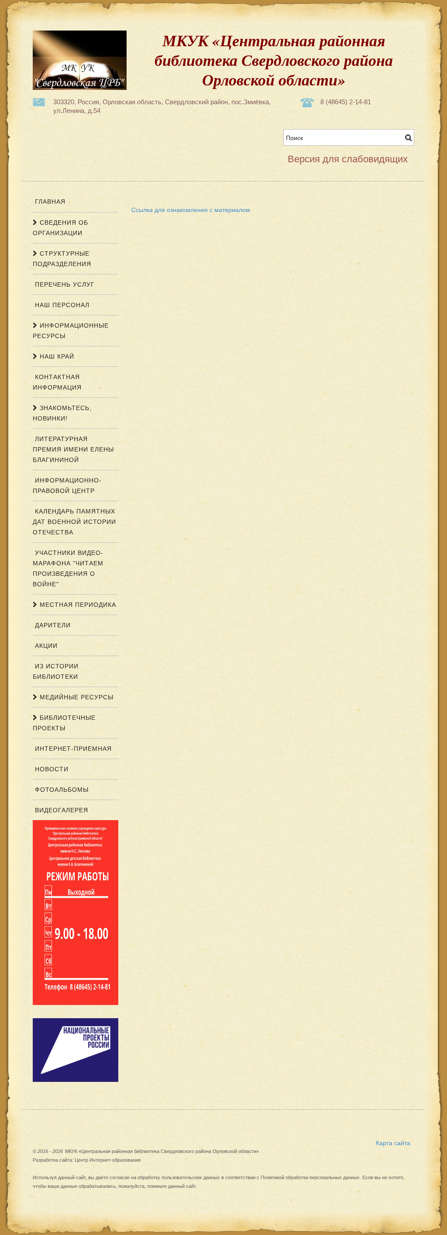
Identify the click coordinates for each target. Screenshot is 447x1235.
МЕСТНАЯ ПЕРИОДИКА (77, 604)
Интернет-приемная (72, 748)
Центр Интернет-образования (108, 1160)
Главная (49, 201)
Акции (45, 645)
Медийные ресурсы (75, 697)
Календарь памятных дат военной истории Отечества (74, 522)
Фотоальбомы (61, 789)
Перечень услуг (64, 284)
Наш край (56, 356)
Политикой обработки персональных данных (310, 1177)
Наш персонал (61, 304)
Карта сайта (393, 1142)
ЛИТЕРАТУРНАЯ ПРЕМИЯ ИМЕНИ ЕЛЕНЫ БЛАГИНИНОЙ (73, 449)
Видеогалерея (60, 810)
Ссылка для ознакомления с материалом (190, 209)
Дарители (52, 625)
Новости (51, 769)
